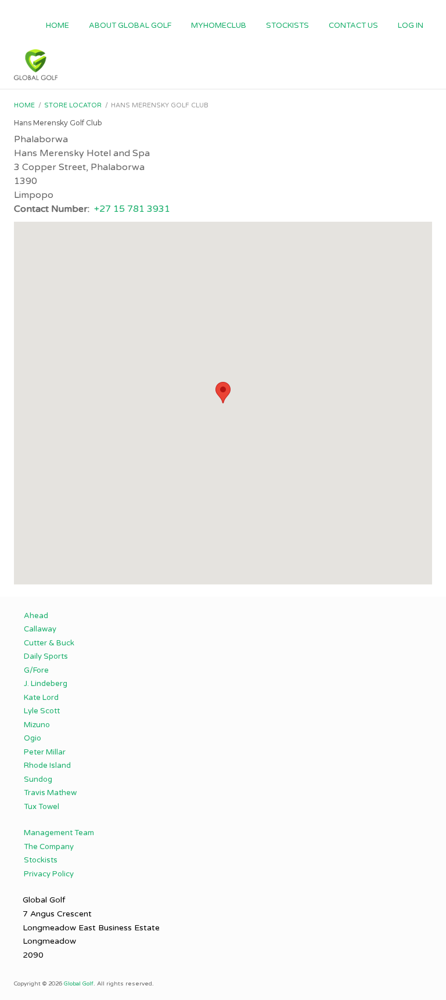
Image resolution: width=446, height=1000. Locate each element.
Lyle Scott (42, 711)
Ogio (32, 738)
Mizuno (37, 725)
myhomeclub (218, 25)
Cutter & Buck (49, 643)
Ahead (36, 615)
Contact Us (353, 25)
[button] (223, 392)
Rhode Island (47, 765)
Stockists (287, 25)
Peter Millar (45, 752)
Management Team (59, 832)
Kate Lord (41, 697)
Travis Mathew (50, 792)
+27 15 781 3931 (132, 209)
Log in (410, 25)
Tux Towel (41, 806)
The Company (49, 846)
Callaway (40, 629)
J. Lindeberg (45, 683)
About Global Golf (130, 25)
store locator (73, 105)
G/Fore (36, 670)
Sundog (38, 779)
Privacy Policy (49, 874)
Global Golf (78, 983)
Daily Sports (46, 656)
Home (57, 25)
